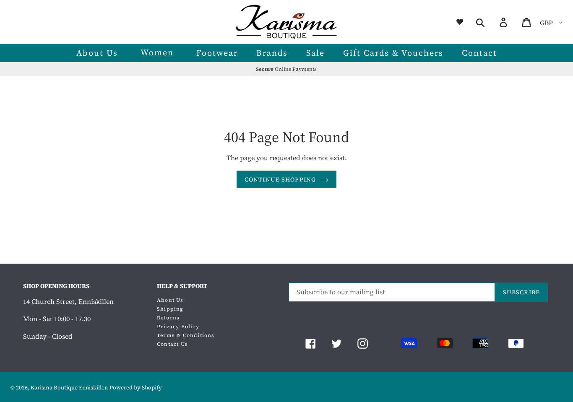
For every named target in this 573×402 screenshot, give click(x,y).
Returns (168, 317)
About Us (170, 300)
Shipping (170, 309)
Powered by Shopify (135, 387)
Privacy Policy (178, 326)
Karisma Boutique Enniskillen (69, 387)
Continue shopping (280, 179)
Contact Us (172, 344)
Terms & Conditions (186, 335)
